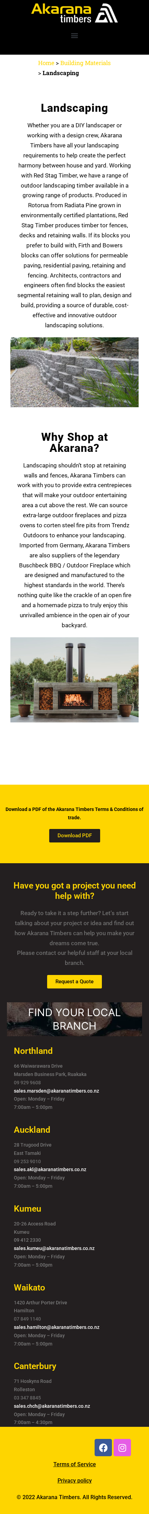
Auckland (32, 1130)
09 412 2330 (27, 1240)
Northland (33, 1051)
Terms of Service (74, 1464)
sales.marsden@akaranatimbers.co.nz (56, 1091)
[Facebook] (103, 1447)
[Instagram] (122, 1447)
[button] (74, 35)
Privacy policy (75, 1480)
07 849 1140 (27, 1319)
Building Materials (85, 63)
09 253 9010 (27, 1161)
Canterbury (35, 1366)
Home (46, 63)
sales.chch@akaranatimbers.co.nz (52, 1406)
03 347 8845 (27, 1398)
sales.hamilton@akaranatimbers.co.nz (56, 1327)
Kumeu (27, 1209)
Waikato (29, 1288)
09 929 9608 (27, 1082)
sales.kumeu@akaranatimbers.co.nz (54, 1248)
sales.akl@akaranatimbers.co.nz (50, 1169)
